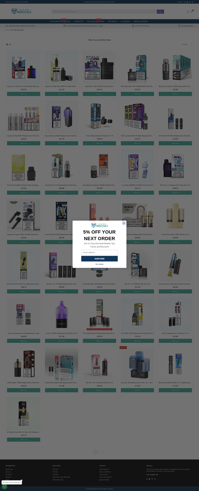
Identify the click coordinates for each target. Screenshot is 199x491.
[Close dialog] (124, 223)
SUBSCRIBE (100, 258)
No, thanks (99, 264)
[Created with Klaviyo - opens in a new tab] (99, 269)
